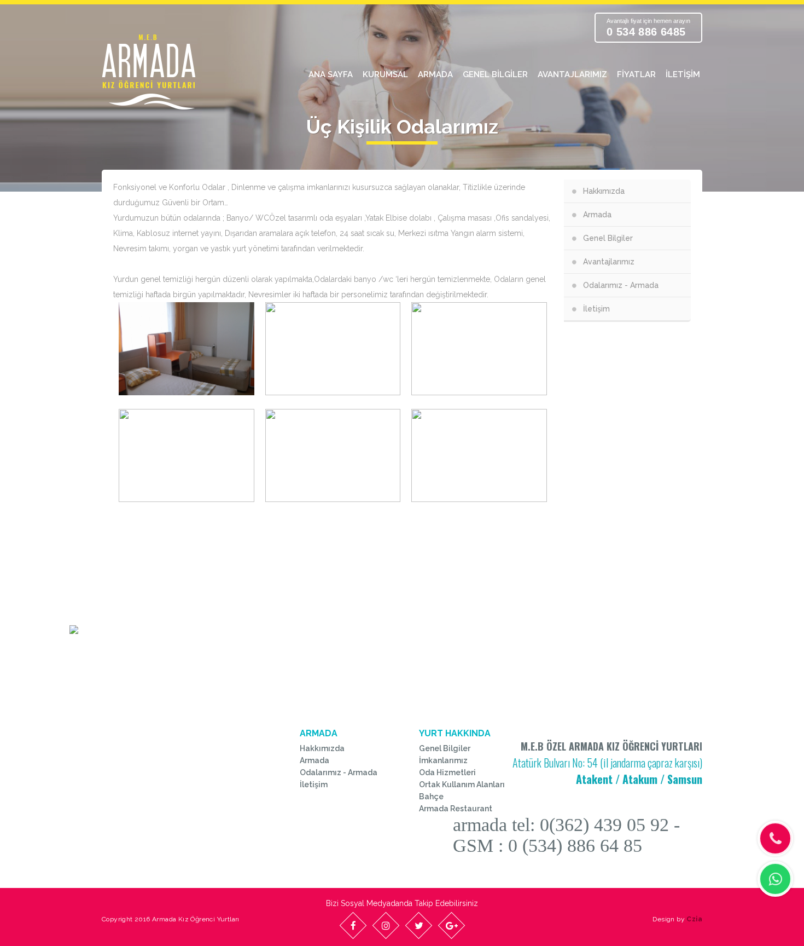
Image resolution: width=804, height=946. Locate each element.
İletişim (596, 308)
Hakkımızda (604, 191)
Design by (677, 919)
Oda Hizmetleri (447, 772)
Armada (597, 214)
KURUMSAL (385, 74)
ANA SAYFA (330, 74)
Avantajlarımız (608, 261)
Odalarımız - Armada (621, 285)
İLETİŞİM (683, 74)
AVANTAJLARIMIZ (572, 74)
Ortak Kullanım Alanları (462, 784)
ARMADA (435, 74)
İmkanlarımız (443, 760)
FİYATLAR (636, 74)
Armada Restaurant (455, 808)
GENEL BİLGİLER (495, 74)
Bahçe (431, 796)
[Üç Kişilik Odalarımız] (186, 348)
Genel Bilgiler (608, 238)
